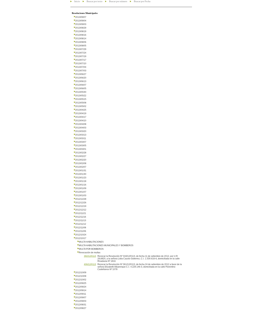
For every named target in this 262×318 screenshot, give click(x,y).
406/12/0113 (90, 264)
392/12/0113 (90, 256)
